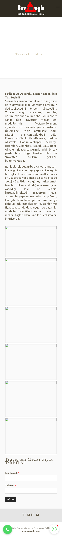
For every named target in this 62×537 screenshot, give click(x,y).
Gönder (10, 499)
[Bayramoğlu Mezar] (31, 8)
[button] (7, 529)
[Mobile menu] (57, 6)
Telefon (10, 485)
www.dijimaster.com (31, 531)
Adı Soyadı (12, 473)
